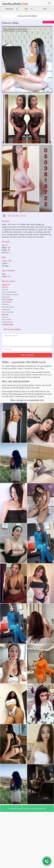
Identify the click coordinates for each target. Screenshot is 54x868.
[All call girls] (15, 3)
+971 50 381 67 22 (16, 215)
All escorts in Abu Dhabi (27, 16)
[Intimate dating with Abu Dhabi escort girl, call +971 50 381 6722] (27, 178)
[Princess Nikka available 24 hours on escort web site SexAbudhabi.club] (27, 119)
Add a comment (27, 355)
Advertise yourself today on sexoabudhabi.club (27, 808)
